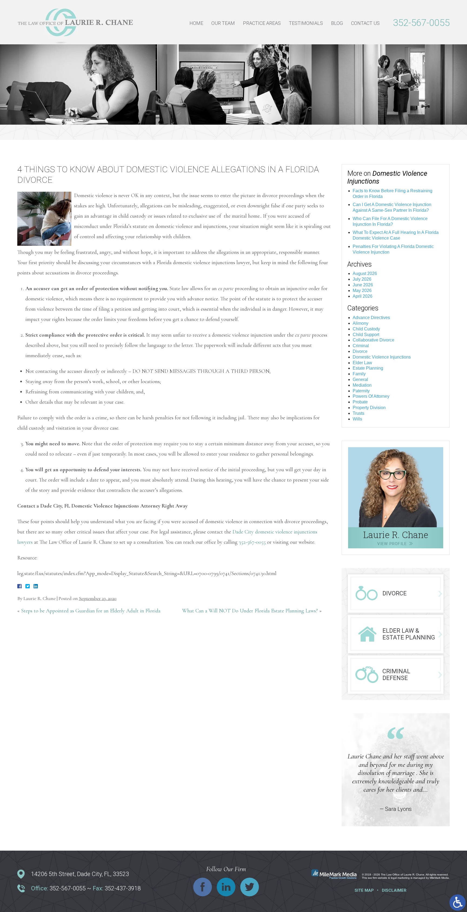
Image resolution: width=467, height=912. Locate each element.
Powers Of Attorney (371, 396)
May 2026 (362, 290)
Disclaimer (394, 890)
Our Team (223, 23)
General (360, 379)
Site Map (364, 890)
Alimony (360, 323)
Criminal (361, 345)
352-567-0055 (421, 23)
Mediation (362, 385)
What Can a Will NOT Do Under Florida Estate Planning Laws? (250, 611)
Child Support (366, 334)
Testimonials (306, 23)
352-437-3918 (123, 888)
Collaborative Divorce (373, 340)
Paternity (361, 391)
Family (359, 374)
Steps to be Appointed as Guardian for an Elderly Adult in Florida (91, 611)
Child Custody (366, 329)
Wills (357, 419)
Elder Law (362, 362)
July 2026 (362, 279)
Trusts (358, 413)
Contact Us (365, 23)
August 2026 (365, 273)
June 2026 (363, 285)
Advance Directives (371, 317)
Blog (337, 23)
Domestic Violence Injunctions (382, 357)
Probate (360, 402)
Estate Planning (368, 368)
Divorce (360, 351)
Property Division (369, 407)
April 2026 (362, 296)
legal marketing (400, 877)
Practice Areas (262, 23)
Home (196, 23)
